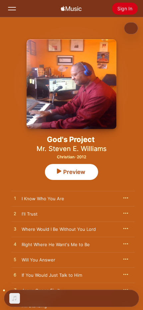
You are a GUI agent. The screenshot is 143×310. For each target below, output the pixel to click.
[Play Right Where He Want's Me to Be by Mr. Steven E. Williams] (15, 244)
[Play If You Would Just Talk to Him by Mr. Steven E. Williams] (15, 275)
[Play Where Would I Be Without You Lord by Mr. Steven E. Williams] (15, 229)
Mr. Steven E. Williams (71, 149)
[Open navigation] (12, 8)
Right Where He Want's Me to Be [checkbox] (56, 244)
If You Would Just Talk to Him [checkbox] (52, 275)
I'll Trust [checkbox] (30, 214)
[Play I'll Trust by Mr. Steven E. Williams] (15, 214)
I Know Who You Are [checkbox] (43, 198)
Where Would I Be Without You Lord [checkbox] (59, 229)
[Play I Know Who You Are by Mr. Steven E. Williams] (15, 199)
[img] (71, 9)
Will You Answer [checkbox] (38, 259)
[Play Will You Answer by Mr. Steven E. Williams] (15, 260)
